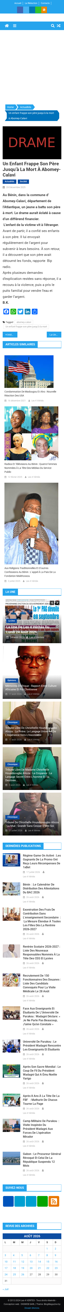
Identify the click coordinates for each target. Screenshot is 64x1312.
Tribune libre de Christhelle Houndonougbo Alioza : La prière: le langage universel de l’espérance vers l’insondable (31, 731)
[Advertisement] (32, 67)
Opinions (11, 680)
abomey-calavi (24, 322)
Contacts (45, 3)
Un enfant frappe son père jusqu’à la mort (26, 326)
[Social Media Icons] (8, 1201)
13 (31, 1261)
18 (14, 1268)
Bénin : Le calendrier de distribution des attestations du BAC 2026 (41, 888)
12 (22, 1261)
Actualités (9, 181)
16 (56, 1261)
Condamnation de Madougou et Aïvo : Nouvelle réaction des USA (30, 393)
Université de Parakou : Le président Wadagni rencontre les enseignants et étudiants (42, 1045)
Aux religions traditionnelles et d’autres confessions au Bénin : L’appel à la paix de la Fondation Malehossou (30, 572)
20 (31, 1268)
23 (56, 1268)
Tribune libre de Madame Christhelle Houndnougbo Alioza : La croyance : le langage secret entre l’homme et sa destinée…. (28, 775)
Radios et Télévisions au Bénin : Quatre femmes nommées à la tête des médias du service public (30, 468)
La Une (11, 621)
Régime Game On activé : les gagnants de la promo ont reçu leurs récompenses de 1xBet (42, 861)
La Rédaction (31, 3)
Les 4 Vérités (37, 400)
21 (39, 1268)
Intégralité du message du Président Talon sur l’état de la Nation (12, 334)
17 (6, 1268)
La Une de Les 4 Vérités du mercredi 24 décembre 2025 (56, 334)
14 (39, 1261)
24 (6, 1274)
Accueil (17, 3)
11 (14, 1261)
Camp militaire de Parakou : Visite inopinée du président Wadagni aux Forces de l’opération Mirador (41, 1128)
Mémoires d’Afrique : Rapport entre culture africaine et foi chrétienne (31, 687)
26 (22, 1274)
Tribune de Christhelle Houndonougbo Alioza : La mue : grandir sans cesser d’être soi (32, 824)
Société (23, 181)
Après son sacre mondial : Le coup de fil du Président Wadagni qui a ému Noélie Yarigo (42, 1072)
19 (22, 1268)
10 (6, 1261)
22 (47, 1268)
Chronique (12, 722)
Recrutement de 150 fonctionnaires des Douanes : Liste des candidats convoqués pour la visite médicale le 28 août (42, 983)
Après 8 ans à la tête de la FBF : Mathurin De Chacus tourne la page (41, 1099)
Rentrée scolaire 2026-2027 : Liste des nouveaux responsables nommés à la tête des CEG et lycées (41, 952)
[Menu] (14, 26)
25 (14, 1274)
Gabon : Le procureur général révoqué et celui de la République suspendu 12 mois (42, 1159)
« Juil (5, 1289)
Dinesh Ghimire (32, 1308)
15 (47, 1261)
